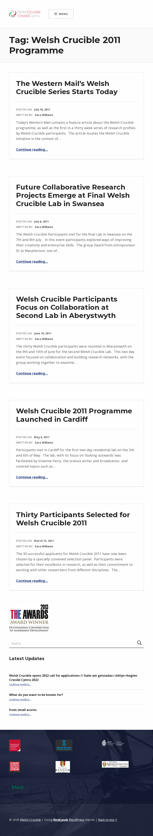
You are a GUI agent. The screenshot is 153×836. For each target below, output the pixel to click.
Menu (63, 14)
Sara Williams (44, 115)
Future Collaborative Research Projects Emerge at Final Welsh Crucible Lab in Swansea (73, 195)
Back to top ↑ (107, 820)
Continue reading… (32, 149)
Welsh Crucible (30, 820)
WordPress (76, 820)
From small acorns (23, 710)
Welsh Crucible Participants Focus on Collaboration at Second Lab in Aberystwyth (66, 307)
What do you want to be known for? (36, 695)
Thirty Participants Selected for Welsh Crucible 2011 (73, 518)
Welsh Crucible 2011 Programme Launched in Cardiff (74, 415)
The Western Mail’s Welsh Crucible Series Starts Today (67, 87)
